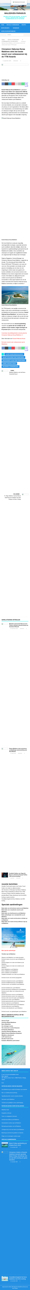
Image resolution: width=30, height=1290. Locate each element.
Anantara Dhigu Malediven (9, 1022)
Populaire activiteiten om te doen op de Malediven (13, 974)
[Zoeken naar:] (15, 34)
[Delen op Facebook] (3, 84)
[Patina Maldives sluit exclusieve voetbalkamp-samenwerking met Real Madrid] (5, 808)
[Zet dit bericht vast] (13, 84)
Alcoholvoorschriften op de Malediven (10, 1119)
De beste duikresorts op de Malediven (10, 1006)
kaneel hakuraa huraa (9, 363)
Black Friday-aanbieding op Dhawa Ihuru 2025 (13, 891)
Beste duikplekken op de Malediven (10, 969)
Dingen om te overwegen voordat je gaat (11, 1136)
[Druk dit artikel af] (19, 84)
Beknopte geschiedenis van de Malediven (11, 1126)
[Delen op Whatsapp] (23, 84)
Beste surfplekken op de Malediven (10, 971)
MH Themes (15, 1288)
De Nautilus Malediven (8, 1029)
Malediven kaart (5, 1109)
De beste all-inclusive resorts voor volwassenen (13, 996)
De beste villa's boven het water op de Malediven (13, 997)
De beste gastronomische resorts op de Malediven (13, 1001)
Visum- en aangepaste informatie (9, 1116)
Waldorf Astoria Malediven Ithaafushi (12, 1033)
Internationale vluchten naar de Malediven (11, 1123)
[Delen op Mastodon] (26, 84)
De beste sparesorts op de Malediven (10, 1003)
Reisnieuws (16, 28)
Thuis (2, 24)
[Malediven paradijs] (15, 9)
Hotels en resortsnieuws (8, 31)
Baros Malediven (6, 1024)
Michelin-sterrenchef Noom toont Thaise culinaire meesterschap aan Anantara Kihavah (18, 625)
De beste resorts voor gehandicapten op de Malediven (14, 1011)
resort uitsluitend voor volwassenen (13, 357)
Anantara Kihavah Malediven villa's (11, 1031)
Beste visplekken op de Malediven (10, 972)
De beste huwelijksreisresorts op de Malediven (12, 982)
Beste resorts (5, 28)
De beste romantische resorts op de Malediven (12, 981)
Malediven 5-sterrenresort (10, 366)
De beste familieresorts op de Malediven (11, 987)
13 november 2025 (14, 1280)
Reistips (24, 24)
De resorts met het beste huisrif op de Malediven (13, 1004)
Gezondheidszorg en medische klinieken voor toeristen (14, 1089)
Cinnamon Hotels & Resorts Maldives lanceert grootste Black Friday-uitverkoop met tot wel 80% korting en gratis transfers (14, 895)
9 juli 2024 (12, 878)
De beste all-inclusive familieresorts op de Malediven (14, 989)
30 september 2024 (14, 628)
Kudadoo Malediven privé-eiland (10, 1040)
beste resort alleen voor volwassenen (14, 360)
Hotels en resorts (13, 39)
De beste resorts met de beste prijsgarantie (12, 977)
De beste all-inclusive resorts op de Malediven (12, 994)
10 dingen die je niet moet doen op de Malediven (13, 1129)
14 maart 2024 (13, 753)
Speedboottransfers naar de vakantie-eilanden (12, 1096)
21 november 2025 (14, 1147)
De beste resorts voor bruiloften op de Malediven (13, 984)
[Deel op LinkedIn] (10, 84)
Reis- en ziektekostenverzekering (9, 1092)
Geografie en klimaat (6, 1113)
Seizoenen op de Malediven (8, 1099)
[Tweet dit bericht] (6, 84)
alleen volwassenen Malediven (14, 354)
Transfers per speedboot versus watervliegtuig (12, 1102)
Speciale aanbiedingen (13, 24)
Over (3, 1082)
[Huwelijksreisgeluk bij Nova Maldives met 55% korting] (5, 1278)
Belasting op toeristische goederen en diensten (12, 1132)
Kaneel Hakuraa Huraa (19, 338)
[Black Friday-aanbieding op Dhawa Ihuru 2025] (5, 1144)
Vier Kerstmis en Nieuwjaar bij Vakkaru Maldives (14, 889)
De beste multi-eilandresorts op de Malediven (12, 1008)
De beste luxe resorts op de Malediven (10, 999)
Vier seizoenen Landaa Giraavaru (11, 1027)
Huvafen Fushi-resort (7, 1038)
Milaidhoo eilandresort (8, 1035)
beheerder (15, 60)
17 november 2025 (14, 1161)
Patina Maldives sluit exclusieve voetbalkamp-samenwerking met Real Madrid (18, 750)
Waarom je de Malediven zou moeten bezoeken (13, 957)
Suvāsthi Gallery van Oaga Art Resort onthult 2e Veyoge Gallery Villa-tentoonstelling (18, 875)
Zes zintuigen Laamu (7, 1026)
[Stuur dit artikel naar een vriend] (16, 84)
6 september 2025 (7, 60)
